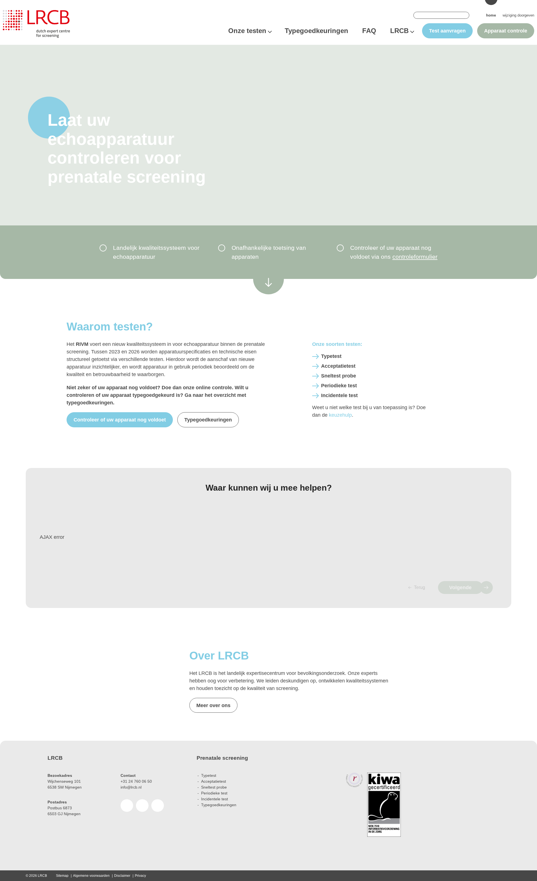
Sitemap (62, 876)
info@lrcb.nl (131, 787)
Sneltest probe (338, 376)
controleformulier (414, 256)
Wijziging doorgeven (518, 15)
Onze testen (247, 30)
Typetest (331, 356)
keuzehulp (340, 415)
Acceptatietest (338, 366)
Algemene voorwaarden (91, 876)
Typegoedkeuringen (316, 30)
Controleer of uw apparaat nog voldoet (120, 420)
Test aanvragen (447, 31)
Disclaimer (122, 876)
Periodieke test (339, 385)
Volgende (460, 587)
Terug (419, 587)
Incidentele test (339, 395)
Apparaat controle (505, 31)
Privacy (140, 876)
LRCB (399, 30)
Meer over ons (213, 705)
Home (491, 15)
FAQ (369, 30)
